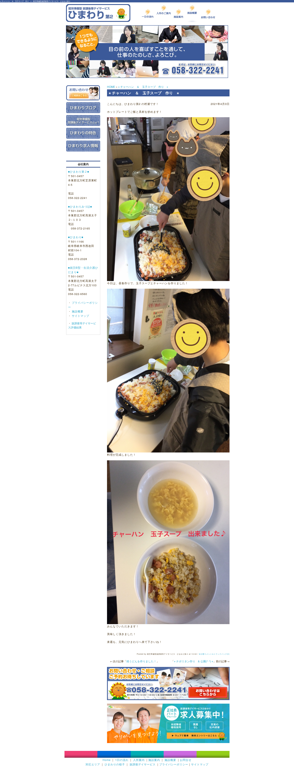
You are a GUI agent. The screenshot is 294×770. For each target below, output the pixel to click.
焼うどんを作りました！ (141, 661)
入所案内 (139, 760)
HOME (111, 87)
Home (107, 760)
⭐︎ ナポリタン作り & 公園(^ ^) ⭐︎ (193, 661)
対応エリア (93, 764)
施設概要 (77, 311)
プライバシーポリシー (173, 764)
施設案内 (154, 760)
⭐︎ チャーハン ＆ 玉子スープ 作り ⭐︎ (143, 87)
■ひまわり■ (75, 237)
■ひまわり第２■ (78, 172)
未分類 (202, 654)
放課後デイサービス (142, 764)
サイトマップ (80, 316)
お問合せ (185, 760)
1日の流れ (121, 760)
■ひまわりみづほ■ (80, 206)
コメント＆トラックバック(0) (217, 654)
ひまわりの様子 (115, 764)
